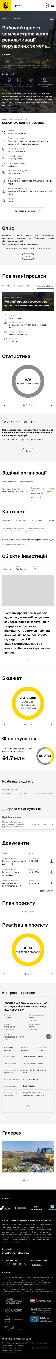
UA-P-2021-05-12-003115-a (33, 1056)
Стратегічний (7, 521)
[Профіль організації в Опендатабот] (48, 492)
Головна (6, 19)
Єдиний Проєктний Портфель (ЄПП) (15, 286)
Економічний (37, 520)
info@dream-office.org (15, 1253)
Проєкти (16, 19)
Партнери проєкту (26, 482)
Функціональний (22, 520)
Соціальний (49, 520)
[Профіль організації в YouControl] (50, 492)
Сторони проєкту (9, 482)
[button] (28, 824)
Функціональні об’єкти (45, 286)
